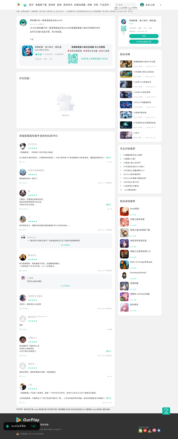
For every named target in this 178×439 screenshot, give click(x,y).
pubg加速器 (123, 8)
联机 (150, 28)
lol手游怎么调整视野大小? (132, 170)
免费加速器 (25, 11)
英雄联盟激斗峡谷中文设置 (144, 62)
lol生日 (136, 133)
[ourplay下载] (23, 5)
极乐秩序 (134, 304)
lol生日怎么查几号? (129, 182)
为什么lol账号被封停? (130, 174)
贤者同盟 (134, 283)
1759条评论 (48, 54)
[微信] (141, 430)
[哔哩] (154, 430)
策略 (45, 59)
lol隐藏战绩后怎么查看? (131, 155)
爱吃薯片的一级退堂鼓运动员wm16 (46, 20)
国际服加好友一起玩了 (28, 178)
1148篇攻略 (58, 54)
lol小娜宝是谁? (128, 190)
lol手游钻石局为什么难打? (132, 166)
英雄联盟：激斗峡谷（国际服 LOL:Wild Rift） (48, 11)
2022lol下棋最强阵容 (142, 102)
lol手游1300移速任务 (142, 82)
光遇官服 (88, 409)
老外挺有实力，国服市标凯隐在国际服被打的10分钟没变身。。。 (45, 225)
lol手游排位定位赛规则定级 (145, 123)
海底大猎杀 (106, 409)
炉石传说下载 (52, 409)
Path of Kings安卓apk (141, 262)
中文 (50, 59)
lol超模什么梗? (128, 159)
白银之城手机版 (137, 219)
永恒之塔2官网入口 (77, 409)
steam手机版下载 (40, 409)
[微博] (145, 430)
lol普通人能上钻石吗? (130, 163)
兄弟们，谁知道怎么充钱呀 (30, 304)
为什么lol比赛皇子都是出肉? (133, 178)
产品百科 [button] (104, 5)
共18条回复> (65, 245)
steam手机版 (97, 409)
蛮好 (21, 325)
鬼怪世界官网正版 (138, 240)
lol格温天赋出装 (140, 112)
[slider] (32, 148)
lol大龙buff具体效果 (142, 92)
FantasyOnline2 (138, 272)
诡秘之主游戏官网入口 (140, 251)
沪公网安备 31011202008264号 (31, 434)
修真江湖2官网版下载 (140, 230)
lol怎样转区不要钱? (129, 186)
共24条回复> (65, 286)
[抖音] (150, 430)
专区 (144, 36)
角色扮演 (38, 59)
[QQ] (159, 430)
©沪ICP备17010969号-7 (53, 429)
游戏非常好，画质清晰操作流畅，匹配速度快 (37, 372)
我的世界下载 (28, 409)
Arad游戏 (134, 208)
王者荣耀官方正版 (64, 409)
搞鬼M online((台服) (140, 294)
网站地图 (44, 424)
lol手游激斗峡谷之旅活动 (144, 72)
